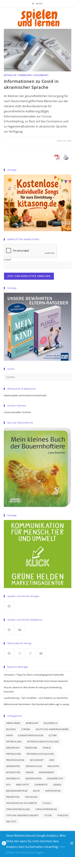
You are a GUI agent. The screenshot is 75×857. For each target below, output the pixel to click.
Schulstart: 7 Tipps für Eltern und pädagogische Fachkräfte (34, 674)
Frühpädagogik (15, 760)
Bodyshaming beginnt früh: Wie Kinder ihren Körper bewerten (36, 681)
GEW (51, 760)
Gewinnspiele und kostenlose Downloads (25, 395)
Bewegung (32, 723)
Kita (8, 784)
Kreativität (22, 784)
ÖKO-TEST (11, 821)
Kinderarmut (46, 772)
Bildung (11, 729)
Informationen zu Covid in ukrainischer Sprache (31, 84)
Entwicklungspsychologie (43, 741)
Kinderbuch (13, 778)
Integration (13, 772)
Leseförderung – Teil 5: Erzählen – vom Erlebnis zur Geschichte (36, 697)
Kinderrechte (55, 778)
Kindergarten (33, 778)
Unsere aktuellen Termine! (17, 412)
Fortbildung (13, 753)
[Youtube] (20, 630)
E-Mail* (7, 259)
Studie (48, 815)
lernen (57, 784)
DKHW (9, 735)
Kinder (29, 772)
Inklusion (53, 766)
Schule (47, 803)
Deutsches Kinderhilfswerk (52, 729)
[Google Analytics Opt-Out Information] (4, 844)
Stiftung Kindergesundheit (22, 815)
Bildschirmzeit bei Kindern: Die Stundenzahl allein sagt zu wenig (36, 704)
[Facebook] (9, 606)
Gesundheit (41, 75)
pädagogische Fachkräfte (21, 803)
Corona (25, 729)
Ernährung (13, 747)
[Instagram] (20, 653)
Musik (36, 790)
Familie (47, 747)
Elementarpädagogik (30, 735)
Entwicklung (14, 741)
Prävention (13, 796)
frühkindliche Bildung (40, 753)
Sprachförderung (46, 809)
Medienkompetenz (17, 790)
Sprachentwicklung (18, 809)
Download (25, 75)
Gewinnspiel (13, 766)
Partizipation (53, 790)
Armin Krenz (13, 723)
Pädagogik (31, 796)
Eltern (53, 735)
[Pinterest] (30, 653)
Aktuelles (10, 75)
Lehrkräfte (41, 784)
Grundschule (34, 766)
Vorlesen (62, 815)
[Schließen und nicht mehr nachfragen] (71, 844)
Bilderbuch (50, 723)
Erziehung (31, 747)
